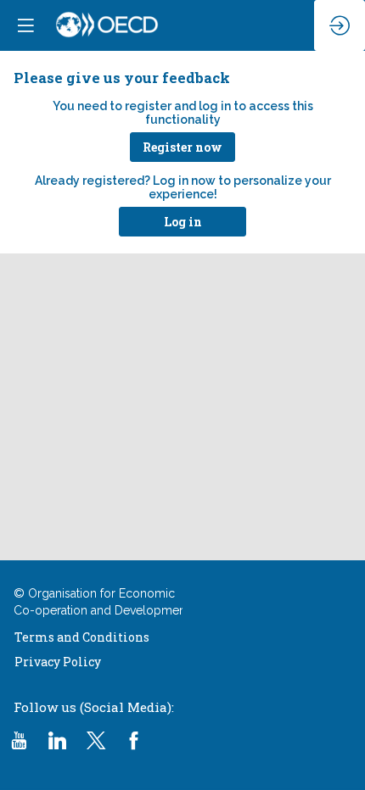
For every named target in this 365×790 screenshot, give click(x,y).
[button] (182, 147)
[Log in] (339, 25)
